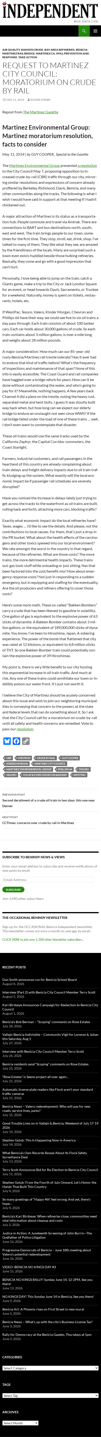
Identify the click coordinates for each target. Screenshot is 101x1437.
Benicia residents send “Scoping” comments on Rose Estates (45, 1064)
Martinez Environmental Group (34, 165)
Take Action (27, 57)
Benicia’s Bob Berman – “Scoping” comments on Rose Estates (46, 1022)
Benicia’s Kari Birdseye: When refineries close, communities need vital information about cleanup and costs (49, 1218)
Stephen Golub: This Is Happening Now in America (39, 1140)
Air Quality (11, 49)
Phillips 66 (65, 769)
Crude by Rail (46, 757)
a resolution (87, 165)
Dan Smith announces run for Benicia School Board (39, 980)
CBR (8, 757)
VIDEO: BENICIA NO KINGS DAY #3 (29, 1267)
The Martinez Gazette (40, 112)
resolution (25, 729)
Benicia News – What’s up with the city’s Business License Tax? (47, 1322)
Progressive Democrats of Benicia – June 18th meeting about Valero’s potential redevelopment (46, 1252)
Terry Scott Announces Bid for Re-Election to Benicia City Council (50, 1170)
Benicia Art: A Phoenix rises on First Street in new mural (43, 1309)
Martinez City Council (50, 763)
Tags (6, 1385)
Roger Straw (40, 99)
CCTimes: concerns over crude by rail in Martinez (38, 820)
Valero (11, 774)
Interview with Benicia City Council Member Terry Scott (43, 1051)
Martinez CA (45, 53)
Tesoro (84, 769)
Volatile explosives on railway (45, 774)
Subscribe (13, 889)
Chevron (24, 757)
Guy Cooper (70, 757)
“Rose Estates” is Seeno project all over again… (35, 1077)
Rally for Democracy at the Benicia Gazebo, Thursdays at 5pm (47, 1335)
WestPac (80, 774)
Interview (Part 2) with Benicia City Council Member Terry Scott (48, 992)
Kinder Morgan (17, 763)
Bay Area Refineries (59, 49)
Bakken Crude (32, 49)
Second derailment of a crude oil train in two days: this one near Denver (48, 800)
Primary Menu (95, 31)
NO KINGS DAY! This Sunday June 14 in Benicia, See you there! (48, 1296)
